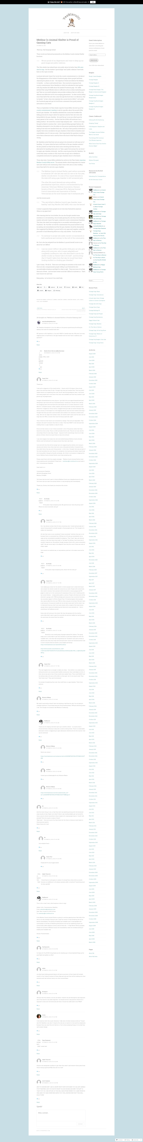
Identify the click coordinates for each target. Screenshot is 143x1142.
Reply (38, 345)
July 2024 (91, 430)
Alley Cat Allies (93, 157)
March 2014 (92, 703)
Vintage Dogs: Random (99, 228)
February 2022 (93, 523)
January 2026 (92, 377)
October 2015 (92, 639)
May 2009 (91, 895)
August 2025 (92, 387)
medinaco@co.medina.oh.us (70, 461)
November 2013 (93, 716)
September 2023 (93, 463)
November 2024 (93, 417)
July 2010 (91, 849)
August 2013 (92, 726)
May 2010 (91, 856)
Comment (80, 1124)
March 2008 (92, 942)
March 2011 (92, 822)
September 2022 (93, 500)
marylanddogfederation (49, 321)
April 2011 (91, 819)
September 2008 (93, 922)
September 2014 (93, 683)
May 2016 (91, 616)
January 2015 (92, 669)
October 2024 (92, 420)
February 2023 (93, 483)
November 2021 (93, 533)
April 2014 (91, 699)
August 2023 (92, 466)
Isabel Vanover (46, 874)
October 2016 (92, 599)
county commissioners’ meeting (47, 110)
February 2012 (92, 786)
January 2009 (92, 909)
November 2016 (93, 596)
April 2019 (91, 556)
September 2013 (93, 722)
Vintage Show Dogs (94, 307)
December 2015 (93, 633)
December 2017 (93, 573)
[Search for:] (96, 280)
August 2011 (92, 806)
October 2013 (92, 719)
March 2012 (92, 782)
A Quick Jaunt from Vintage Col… (99, 192)
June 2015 (91, 653)
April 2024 (91, 440)
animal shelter (57, 299)
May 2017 (91, 579)
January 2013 (92, 749)
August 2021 (92, 543)
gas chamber (44, 301)
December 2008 (93, 912)
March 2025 (92, 403)
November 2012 (93, 756)
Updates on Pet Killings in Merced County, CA (46, 309)
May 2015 (91, 656)
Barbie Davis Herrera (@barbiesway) (54, 351)
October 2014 (92, 679)
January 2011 (92, 829)
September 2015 (93, 643)
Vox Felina (92, 163)
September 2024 (93, 423)
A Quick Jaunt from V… (99, 204)
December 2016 (93, 593)
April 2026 (91, 367)
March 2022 (92, 520)
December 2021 (93, 530)
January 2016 (92, 629)
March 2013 (92, 742)
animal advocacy (47, 299)
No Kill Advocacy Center (95, 179)
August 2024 (92, 427)
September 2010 (93, 842)
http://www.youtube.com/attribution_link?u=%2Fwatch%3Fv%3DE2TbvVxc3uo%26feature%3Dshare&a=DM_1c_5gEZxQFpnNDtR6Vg (63, 650)
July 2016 (91, 609)
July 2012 (91, 769)
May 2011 (91, 816)
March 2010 (92, 862)
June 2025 (91, 393)
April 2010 (91, 859)
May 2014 (91, 696)
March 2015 (92, 663)
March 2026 (92, 370)
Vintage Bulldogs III (94, 310)
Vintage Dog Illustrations (96, 317)
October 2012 (92, 759)
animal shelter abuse (69, 299)
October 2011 (92, 799)
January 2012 (92, 789)
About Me (66, 32)
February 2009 (93, 905)
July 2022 (91, 506)
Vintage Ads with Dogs (95, 304)
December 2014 (93, 673)
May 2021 (91, 553)
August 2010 (92, 846)
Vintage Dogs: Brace (94, 291)
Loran (44, 1015)
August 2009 (92, 885)
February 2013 (92, 746)
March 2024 (92, 443)
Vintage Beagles (93, 79)
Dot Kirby (46, 498)
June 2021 (91, 550)
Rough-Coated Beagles (95, 76)
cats (78, 299)
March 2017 (92, 586)
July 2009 (91, 889)
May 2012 (91, 776)
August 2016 (92, 606)
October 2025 (92, 383)
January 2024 (92, 450)
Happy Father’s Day (94, 320)
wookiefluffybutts (98, 226)
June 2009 (92, 892)
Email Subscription (95, 40)
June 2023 (91, 473)
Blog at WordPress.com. (43, 1130)
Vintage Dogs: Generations (96, 295)
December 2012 (93, 752)
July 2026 (91, 357)
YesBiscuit (47, 721)
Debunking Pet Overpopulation (97, 176)
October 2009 (92, 879)
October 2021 (92, 536)
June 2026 (91, 360)
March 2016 (92, 623)
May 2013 (91, 736)
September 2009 (93, 882)
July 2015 (91, 649)
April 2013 (91, 739)
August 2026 (92, 353)
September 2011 (93, 802)
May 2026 (91, 363)
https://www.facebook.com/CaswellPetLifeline (53, 644)
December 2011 (93, 792)
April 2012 (91, 779)
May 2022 (91, 513)
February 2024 (93, 447)
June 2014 (91, 693)
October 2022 (92, 496)
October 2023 (92, 460)
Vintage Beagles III (94, 86)
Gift (93, 2)
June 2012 (91, 772)
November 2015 (93, 636)
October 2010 (92, 839)
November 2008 (93, 915)
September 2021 (93, 540)
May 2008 (91, 935)
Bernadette (96, 216)
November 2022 (93, 493)
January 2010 (92, 869)
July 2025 (91, 390)
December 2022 (93, 490)
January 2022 (92, 526)
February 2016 (93, 626)
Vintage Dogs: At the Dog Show (97, 330)
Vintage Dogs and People (96, 313)
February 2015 (92, 666)
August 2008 (92, 925)
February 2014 (92, 706)
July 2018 (91, 563)
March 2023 (92, 480)
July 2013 (91, 729)
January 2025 (92, 410)
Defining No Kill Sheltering (96, 120)
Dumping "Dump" (93, 123)
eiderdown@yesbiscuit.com (47, 909)
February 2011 (92, 826)
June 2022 (91, 510)
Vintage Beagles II (94, 83)
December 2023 (93, 453)
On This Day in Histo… (99, 257)
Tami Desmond (46, 1040)
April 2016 (91, 619)
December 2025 (93, 380)
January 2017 (92, 590)
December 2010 (93, 832)
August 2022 (92, 503)
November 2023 (93, 456)
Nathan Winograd (94, 160)
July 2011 (91, 809)
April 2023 (91, 476)
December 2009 (93, 872)
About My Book (75, 32)
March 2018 (92, 566)
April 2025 (91, 400)
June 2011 (91, 812)
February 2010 (93, 865)
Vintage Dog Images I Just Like (97, 339)
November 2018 (93, 560)
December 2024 (93, 413)
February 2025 (93, 407)
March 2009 (92, 902)
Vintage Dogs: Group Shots (96, 342)
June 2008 (92, 932)
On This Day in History (99, 255)
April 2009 (92, 899)
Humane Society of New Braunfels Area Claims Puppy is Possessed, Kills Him (73, 310)
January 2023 (92, 486)
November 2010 (93, 836)
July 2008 (91, 929)
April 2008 (92, 939)
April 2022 (91, 516)
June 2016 (91, 613)
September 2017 (93, 576)
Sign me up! (94, 60)
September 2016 (93, 603)
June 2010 (91, 852)
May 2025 (91, 397)
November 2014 (93, 676)
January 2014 (92, 709)
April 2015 (91, 659)
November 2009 (93, 875)
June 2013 (91, 732)
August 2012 (92, 766)
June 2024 (91, 433)
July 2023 (91, 470)
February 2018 (93, 570)
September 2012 (93, 762)
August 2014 (92, 686)
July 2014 (91, 689)
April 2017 (91, 583)
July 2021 (91, 546)
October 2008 (92, 919)
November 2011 (93, 796)
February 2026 (93, 373)
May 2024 (91, 437)
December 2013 (93, 713)
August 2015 (92, 646)
